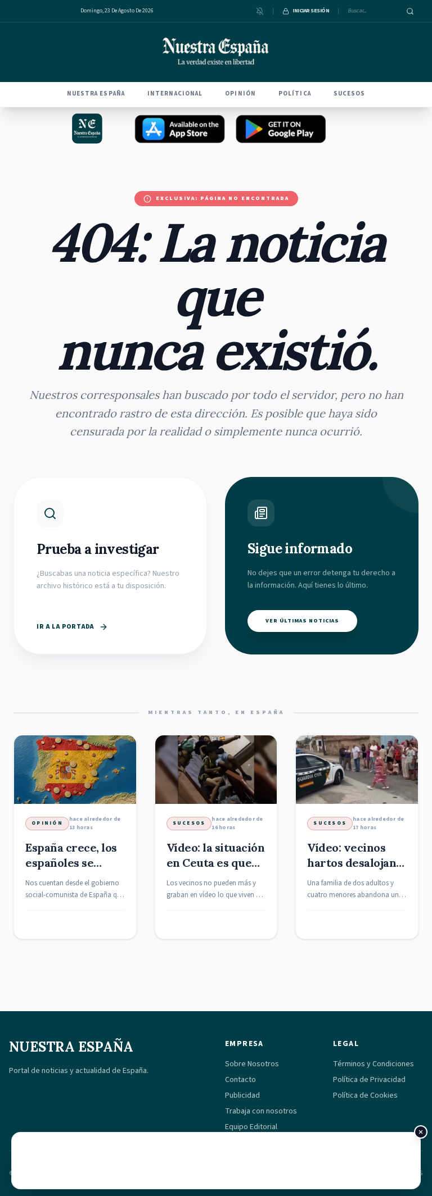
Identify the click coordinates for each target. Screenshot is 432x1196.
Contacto (240, 1079)
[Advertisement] (216, 1161)
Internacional (174, 93)
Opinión (240, 93)
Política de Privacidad (369, 1079)
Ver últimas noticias (302, 621)
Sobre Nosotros (252, 1064)
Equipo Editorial (251, 1127)
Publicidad (242, 1095)
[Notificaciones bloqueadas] (260, 11)
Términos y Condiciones (373, 1064)
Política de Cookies (365, 1095)
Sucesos (350, 93)
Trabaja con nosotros (261, 1111)
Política (294, 93)
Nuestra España (96, 93)
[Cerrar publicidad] (421, 1132)
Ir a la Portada (65, 626)
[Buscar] (410, 11)
